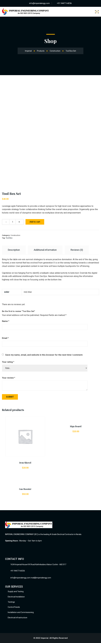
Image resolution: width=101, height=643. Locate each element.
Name (5, 321)
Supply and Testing (16, 591)
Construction (15, 235)
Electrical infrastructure (17, 618)
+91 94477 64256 (64, 3)
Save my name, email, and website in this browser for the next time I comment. (44, 355)
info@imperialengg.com (39, 3)
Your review (8, 378)
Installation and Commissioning (21, 612)
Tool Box (9, 238)
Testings (11, 602)
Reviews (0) (77, 249)
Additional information (45, 249)
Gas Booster (25, 489)
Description (14, 249)
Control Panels (14, 607)
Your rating (8, 362)
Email (5, 338)
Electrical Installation (16, 597)
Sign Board (75, 426)
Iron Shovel (25, 462)
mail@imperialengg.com (41, 578)
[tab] (14, 250)
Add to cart (35, 222)
